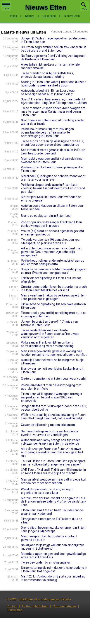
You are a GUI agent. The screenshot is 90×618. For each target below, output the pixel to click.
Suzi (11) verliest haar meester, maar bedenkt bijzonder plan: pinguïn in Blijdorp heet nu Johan (54, 101)
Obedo (66, 599)
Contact (12, 606)
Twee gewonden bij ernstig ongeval (45, 562)
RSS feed (41, 606)
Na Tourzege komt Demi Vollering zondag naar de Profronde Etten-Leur (53, 57)
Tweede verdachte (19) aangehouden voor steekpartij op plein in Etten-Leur (51, 241)
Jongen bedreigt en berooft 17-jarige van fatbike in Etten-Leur (49, 323)
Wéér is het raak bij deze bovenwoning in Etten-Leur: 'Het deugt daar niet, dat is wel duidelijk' (54, 416)
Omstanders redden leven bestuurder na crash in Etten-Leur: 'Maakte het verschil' (54, 288)
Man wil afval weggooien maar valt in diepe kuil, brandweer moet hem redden (53, 481)
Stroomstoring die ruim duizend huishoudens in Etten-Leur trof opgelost (54, 569)
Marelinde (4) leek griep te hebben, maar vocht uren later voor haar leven (53, 177)
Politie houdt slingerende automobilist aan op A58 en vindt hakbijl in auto (52, 262)
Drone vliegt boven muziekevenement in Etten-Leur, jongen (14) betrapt (54, 529)
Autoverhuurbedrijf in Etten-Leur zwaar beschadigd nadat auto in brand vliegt (48, 92)
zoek (84, 9)
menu (6, 8)
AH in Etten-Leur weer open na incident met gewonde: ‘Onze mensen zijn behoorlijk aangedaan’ (51, 252)
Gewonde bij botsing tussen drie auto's (48, 425)
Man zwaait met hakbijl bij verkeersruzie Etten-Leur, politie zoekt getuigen (54, 297)
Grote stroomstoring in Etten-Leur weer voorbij (53, 378)
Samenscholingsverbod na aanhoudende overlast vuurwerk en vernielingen (49, 433)
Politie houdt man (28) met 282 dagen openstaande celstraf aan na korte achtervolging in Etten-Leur (47, 132)
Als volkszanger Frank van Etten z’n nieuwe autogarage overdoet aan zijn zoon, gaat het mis (52, 452)
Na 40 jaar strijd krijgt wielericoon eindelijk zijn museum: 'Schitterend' (52, 546)
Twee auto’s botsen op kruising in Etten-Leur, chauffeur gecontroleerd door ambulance (52, 142)
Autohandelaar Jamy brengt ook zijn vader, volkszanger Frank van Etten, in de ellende (50, 441)
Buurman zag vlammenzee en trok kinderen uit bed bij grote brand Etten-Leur (53, 48)
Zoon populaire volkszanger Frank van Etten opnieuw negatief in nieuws (51, 223)
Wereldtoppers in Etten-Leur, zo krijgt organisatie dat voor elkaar (47, 491)
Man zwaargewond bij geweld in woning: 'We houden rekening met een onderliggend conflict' (54, 352)
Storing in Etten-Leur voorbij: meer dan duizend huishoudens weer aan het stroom (53, 83)
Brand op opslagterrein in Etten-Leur (46, 215)
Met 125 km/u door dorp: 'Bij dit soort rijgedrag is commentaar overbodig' (53, 578)
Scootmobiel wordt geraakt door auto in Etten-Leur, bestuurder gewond (53, 151)
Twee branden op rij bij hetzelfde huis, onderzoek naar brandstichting (47, 74)
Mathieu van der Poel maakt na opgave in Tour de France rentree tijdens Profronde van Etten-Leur (53, 501)
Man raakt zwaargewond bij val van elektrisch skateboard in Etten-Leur (52, 160)
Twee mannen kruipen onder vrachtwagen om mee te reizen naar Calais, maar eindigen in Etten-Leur (53, 111)
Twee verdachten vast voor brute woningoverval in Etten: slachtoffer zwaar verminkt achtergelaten (50, 333)
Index (13, 15)
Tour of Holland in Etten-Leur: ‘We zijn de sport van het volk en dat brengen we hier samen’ (53, 462)
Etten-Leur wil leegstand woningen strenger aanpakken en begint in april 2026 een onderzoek (51, 397)
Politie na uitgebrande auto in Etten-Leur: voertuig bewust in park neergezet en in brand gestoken (53, 188)
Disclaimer (14, 609)
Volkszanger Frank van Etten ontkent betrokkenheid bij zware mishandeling (47, 344)
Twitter (26, 606)
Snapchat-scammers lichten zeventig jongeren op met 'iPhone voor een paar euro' (54, 271)
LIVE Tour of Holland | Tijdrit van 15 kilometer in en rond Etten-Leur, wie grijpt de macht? (53, 471)
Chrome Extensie (64, 606)
